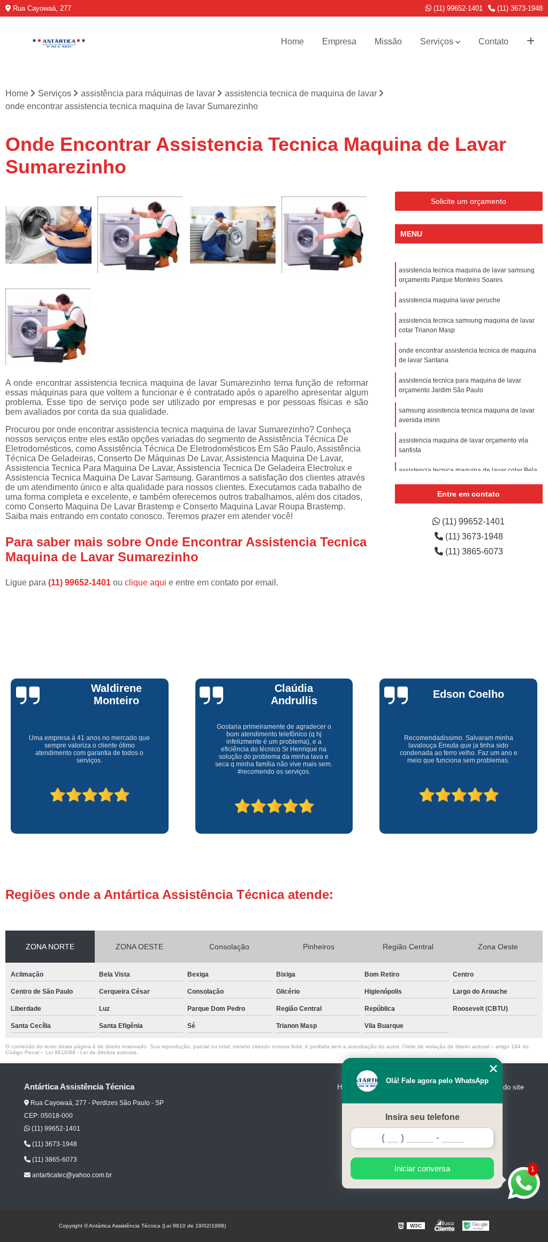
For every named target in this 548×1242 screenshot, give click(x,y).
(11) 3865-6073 (473, 551)
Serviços (436, 41)
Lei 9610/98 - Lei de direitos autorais (90, 1052)
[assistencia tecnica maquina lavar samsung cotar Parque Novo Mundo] (324, 235)
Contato (493, 41)
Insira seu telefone (422, 1117)
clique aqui (145, 582)
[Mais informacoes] (531, 41)
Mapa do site (504, 1087)
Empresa (339, 41)
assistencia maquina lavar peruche (449, 300)
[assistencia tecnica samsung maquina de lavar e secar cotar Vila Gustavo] (48, 327)
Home (292, 41)
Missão (388, 41)
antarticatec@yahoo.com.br (71, 1175)
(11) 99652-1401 (457, 8)
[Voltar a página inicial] (58, 42)
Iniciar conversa (422, 1168)
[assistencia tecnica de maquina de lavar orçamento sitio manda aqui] (48, 235)
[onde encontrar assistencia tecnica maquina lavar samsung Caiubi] (232, 235)
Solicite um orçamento (468, 201)
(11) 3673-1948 (519, 8)
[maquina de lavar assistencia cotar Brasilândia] (140, 235)
